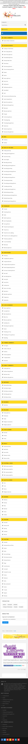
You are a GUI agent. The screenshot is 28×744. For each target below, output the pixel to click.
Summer (5, 531)
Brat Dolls (6, 452)
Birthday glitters (7, 394)
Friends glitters (7, 212)
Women (5, 595)
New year (6, 108)
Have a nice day (7, 288)
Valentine (6, 126)
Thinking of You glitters (9, 334)
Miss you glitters (7, 320)
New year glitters (8, 111)
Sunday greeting (7, 174)
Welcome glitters (8, 247)
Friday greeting (7, 150)
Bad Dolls (6, 449)
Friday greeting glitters (9, 153)
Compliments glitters (8, 258)
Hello (5, 215)
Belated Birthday (7, 385)
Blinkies (5, 499)
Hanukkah (6, 90)
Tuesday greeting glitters (9, 189)
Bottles (5, 432)
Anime (5, 548)
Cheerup (6, 255)
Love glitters (7, 311)
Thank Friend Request (9, 226)
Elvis (5, 505)
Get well (5, 273)
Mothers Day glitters (8, 377)
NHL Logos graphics (8, 475)
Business (6, 405)
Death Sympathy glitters (9, 267)
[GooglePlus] (7, 740)
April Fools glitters (8, 54)
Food (5, 438)
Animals (5, 542)
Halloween (6, 84)
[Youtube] (18, 740)
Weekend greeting (8, 198)
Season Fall (6, 525)
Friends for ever (7, 572)
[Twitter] (5, 740)
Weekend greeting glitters (10, 201)
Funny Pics (4, 716)
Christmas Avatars (8, 557)
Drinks (5, 435)
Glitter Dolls (6, 458)
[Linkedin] (16, 740)
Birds (5, 551)
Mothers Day (7, 374)
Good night (6, 159)
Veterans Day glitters (8, 131)
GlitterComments (9, 630)
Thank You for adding (9, 232)
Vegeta (5, 592)
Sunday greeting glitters (9, 177)
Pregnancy (6, 297)
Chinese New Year (8, 60)
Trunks (5, 589)
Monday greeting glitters (9, 165)
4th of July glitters (8, 51)
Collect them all (7, 348)
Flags (5, 563)
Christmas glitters (8, 66)
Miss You (6, 317)
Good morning (7, 156)
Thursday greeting (8, 180)
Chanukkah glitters (8, 57)
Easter (5, 75)
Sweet (5, 328)
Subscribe (5, 622)
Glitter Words (5, 703)
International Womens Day (10, 96)
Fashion (5, 351)
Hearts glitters (7, 308)
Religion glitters (7, 424)
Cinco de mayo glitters (9, 69)
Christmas (6, 63)
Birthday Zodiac (7, 397)
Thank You (6, 229)
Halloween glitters (8, 87)
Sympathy (6, 300)
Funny (5, 575)
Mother (5, 508)
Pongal (5, 114)
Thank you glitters (8, 238)
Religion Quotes (7, 491)
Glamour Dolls (7, 455)
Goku (5, 581)
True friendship (7, 241)
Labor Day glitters (8, 99)
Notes (5, 489)
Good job (6, 279)
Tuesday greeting (8, 186)
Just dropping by (7, 220)
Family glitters (7, 368)
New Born (6, 291)
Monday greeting (8, 162)
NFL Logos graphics (8, 472)
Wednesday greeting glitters (10, 195)
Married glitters (7, 314)
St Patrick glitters (8, 117)
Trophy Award (7, 357)
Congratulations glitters (9, 264)
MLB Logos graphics (8, 466)
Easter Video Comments (9, 40)
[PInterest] (13, 740)
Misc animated (7, 584)
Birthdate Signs (7, 388)
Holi (5, 93)
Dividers (5, 139)
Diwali (5, 72)
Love (5, 486)
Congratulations (7, 261)
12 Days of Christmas (8, 48)
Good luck (6, 282)
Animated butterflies (8, 545)
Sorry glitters (7, 223)
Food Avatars (7, 566)
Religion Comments (8, 421)
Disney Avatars (7, 560)
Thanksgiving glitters (9, 123)
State (5, 511)
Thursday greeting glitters (10, 183)
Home (3, 630)
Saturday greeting (8, 168)
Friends (5, 209)
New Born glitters (8, 294)
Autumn (5, 522)
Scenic (5, 587)
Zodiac (5, 514)
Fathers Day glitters (8, 371)
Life (5, 483)
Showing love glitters (8, 325)
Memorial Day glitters (9, 105)
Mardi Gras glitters (8, 102)
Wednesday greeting (8, 192)
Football (6, 569)
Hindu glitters (7, 412)
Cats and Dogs (7, 554)
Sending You (6, 323)
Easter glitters (7, 78)
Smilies (5, 142)
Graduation (6, 285)
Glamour (6, 578)
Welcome (6, 244)
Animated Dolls (7, 446)
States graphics (7, 354)
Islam (5, 418)
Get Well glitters (7, 276)
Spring (5, 528)
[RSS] (10, 740)
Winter (5, 534)
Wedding (6, 337)
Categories (4, 22)
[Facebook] (2, 740)
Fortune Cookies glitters (9, 270)
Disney (5, 502)
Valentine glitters (8, 129)
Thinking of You (7, 331)
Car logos (6, 345)
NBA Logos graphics (8, 469)
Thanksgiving (7, 120)
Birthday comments (8, 391)
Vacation (6, 360)
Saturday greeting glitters (10, 171)
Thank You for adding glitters (10, 235)
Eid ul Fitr (6, 81)
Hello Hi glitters (7, 218)
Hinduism (6, 415)
